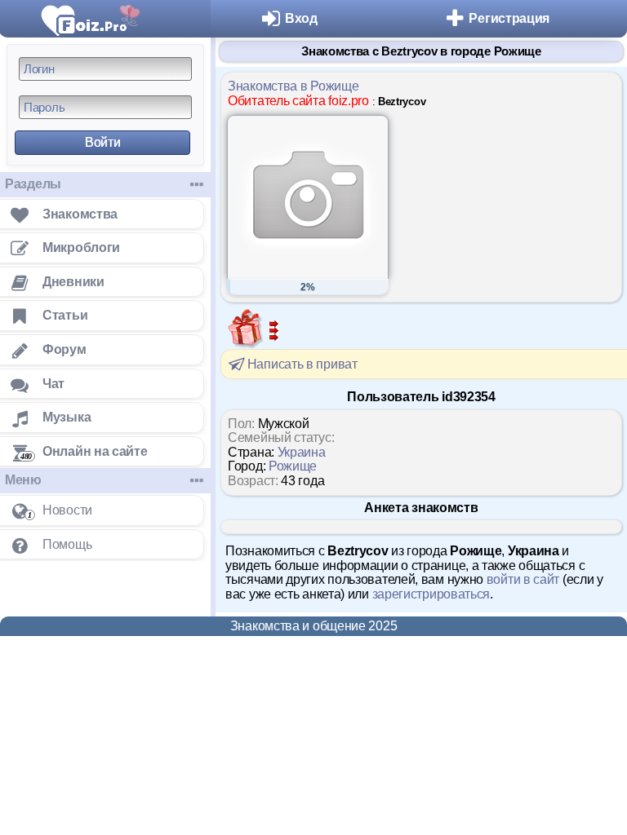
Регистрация (509, 18)
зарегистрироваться (431, 594)
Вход (301, 18)
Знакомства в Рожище (293, 86)
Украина (302, 452)
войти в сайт (523, 579)
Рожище (293, 466)
